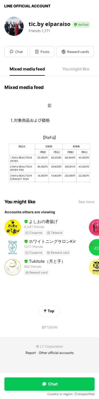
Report (31, 353)
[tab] (27, 69)
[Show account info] (81, 25)
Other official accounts (56, 353)
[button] (42, 51)
